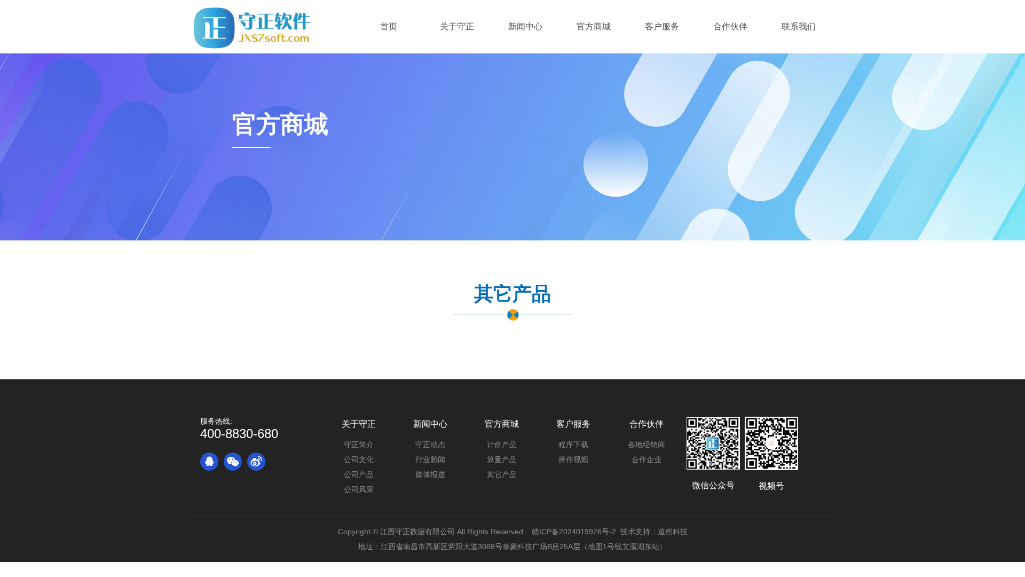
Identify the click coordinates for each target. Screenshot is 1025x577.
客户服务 (573, 423)
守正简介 (359, 444)
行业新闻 (430, 459)
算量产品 (502, 459)
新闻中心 (430, 423)
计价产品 (502, 444)
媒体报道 (430, 474)
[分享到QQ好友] (209, 462)
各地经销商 (646, 444)
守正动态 (430, 444)
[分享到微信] (233, 462)
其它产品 (502, 474)
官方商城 (502, 423)
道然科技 (673, 531)
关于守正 (359, 423)
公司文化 (359, 459)
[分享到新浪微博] (256, 462)
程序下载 (573, 444)
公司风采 (359, 489)
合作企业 (646, 459)
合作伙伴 (646, 423)
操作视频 (573, 459)
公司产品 (359, 474)
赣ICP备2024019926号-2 (574, 531)
